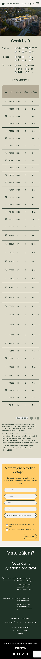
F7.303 (11, 270)
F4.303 (11, 153)
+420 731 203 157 (23, 604)
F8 (18, 297)
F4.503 (11, 175)
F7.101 (12, 227)
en (34, 4)
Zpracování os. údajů (20, 630)
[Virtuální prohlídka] (30, 4)
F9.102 (11, 343)
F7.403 (11, 279)
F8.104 (11, 306)
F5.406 (11, 212)
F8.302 (11, 315)
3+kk (33, 146)
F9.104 (11, 351)
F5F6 (18, 182)
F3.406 (11, 124)
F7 (18, 227)
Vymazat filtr (20, 80)
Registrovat (29, 536)
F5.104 (11, 190)
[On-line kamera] (25, 3)
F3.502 (11, 131)
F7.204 (11, 261)
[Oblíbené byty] (28, 4)
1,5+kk (33, 244)
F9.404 (11, 405)
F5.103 (11, 182)
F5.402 (11, 205)
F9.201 (11, 358)
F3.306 (11, 116)
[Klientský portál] (22, 4)
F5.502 (11, 219)
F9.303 (11, 383)
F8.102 (11, 297)
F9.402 (11, 390)
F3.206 (11, 109)
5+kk (33, 287)
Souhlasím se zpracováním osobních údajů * (22, 525)
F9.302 (11, 376)
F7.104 (11, 244)
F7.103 (11, 235)
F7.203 (11, 253)
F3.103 (11, 102)
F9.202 (11, 367)
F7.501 (11, 287)
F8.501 (11, 335)
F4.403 (11, 168)
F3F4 (18, 102)
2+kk (33, 102)
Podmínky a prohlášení (20, 627)
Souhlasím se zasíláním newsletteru (21, 529)
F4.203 (11, 146)
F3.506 (11, 138)
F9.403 (11, 398)
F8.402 (11, 325)
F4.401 (11, 160)
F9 (18, 343)
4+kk (34, 109)
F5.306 (11, 197)
